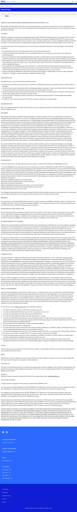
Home (2, 6)
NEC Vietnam (5, 470)
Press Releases (6, 460)
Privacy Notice (5, 489)
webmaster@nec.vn (53, 376)
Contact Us (4, 499)
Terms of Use (5, 492)
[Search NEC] (72, 1)
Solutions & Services (7, 442)
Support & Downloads (7, 451)
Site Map (4, 502)
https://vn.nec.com (20, 307)
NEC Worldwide (6, 478)
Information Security (6, 495)
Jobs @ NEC (5, 472)
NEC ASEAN (5, 475)
